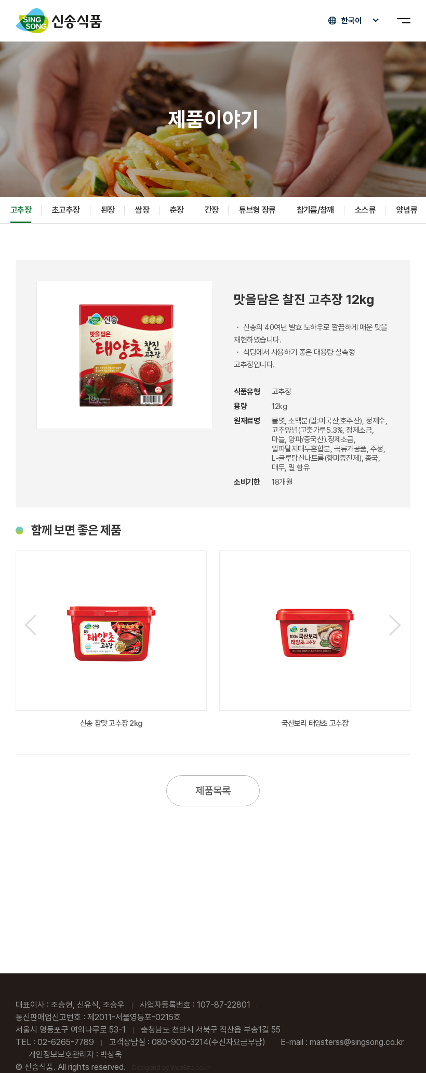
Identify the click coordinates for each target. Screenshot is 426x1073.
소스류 (365, 210)
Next (395, 625)
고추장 (20, 210)
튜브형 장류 (257, 210)
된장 (108, 210)
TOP (400, 1048)
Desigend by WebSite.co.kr (170, 1067)
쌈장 (142, 210)
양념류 (406, 210)
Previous (30, 625)
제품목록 (213, 791)
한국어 (351, 20)
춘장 (177, 210)
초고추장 (65, 210)
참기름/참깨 (315, 210)
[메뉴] (403, 20)
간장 (212, 210)
